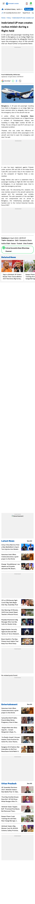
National (20, 9)
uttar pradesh (28, 243)
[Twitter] (20, 81)
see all (29, 541)
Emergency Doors (26, 240)
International (10, 9)
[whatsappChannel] (30, 3)
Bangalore (10, 240)
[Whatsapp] (4, 247)
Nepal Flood (26, 13)
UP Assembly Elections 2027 (12, 13)
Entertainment (9, 704)
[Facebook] (16, 81)
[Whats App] (13, 81)
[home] (2, 9)
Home (3, 18)
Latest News (7, 540)
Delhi (17, 240)
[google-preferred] (6, 81)
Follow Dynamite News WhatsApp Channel (17, 249)
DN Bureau (16, 75)
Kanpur (13, 243)
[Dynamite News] (12, 3)
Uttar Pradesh (9, 783)
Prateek (19, 243)
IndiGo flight (5, 243)
